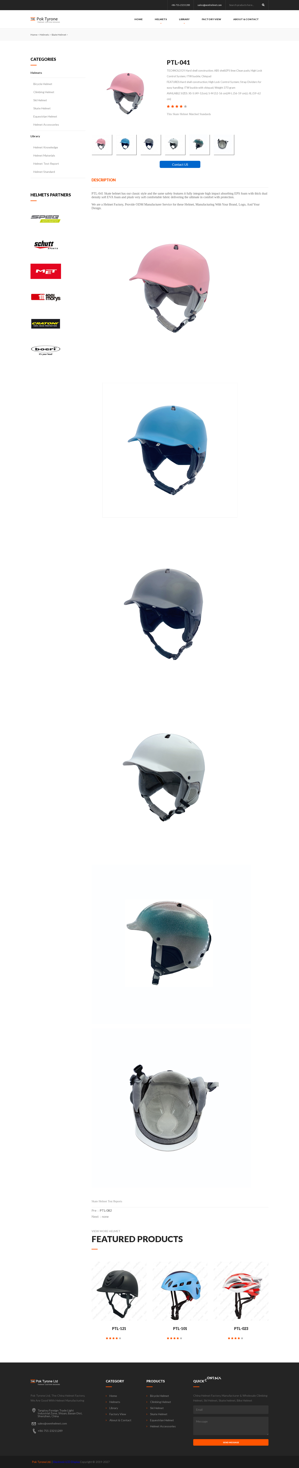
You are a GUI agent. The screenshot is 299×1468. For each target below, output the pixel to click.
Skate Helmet (58, 34)
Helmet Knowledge (45, 147)
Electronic (59, 1462)
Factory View (211, 19)
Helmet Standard (44, 171)
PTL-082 (106, 1210)
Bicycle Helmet (42, 84)
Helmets (161, 19)
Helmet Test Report (46, 163)
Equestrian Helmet (45, 116)
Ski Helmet (40, 100)
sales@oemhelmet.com (210, 5)
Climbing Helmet (43, 92)
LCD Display (72, 1462)
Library (184, 19)
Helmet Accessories (46, 124)
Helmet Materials (44, 155)
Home (138, 19)
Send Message (231, 1442)
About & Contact (246, 19)
